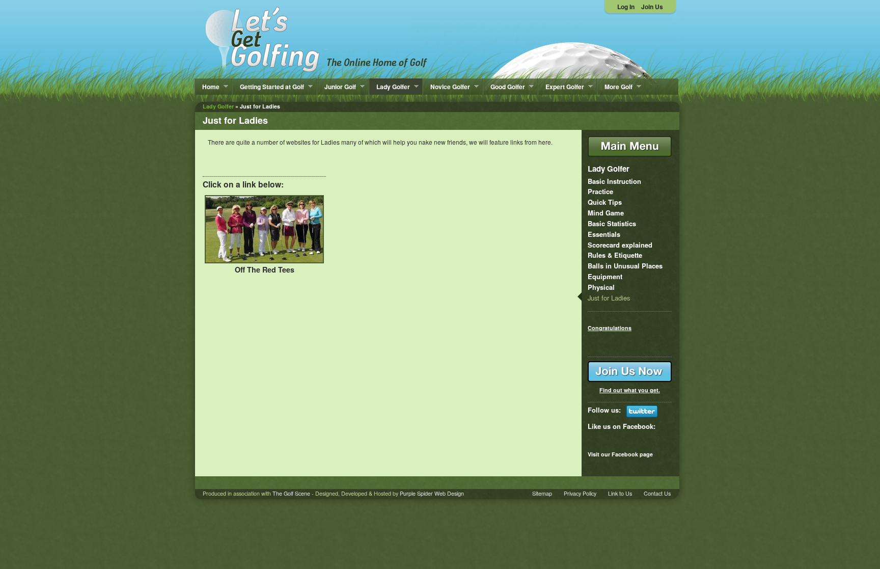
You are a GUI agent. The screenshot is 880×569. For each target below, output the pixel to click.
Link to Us (620, 493)
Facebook (638, 426)
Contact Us (657, 493)
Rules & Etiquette (615, 255)
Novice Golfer (446, 86)
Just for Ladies (609, 298)
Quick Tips (605, 202)
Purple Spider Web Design (432, 493)
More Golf (614, 86)
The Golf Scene (291, 493)
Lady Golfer (389, 86)
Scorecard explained (620, 245)
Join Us (652, 6)
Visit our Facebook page (620, 454)
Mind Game (606, 213)
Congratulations (609, 328)
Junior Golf (336, 86)
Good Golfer (504, 86)
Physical (601, 287)
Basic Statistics (612, 223)
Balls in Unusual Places (625, 265)
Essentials (604, 234)
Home (207, 86)
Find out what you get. (629, 390)
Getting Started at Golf (268, 86)
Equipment (605, 276)
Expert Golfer (561, 86)
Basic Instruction (614, 181)
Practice (600, 191)
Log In (626, 6)
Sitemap (542, 493)
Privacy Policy (580, 493)
